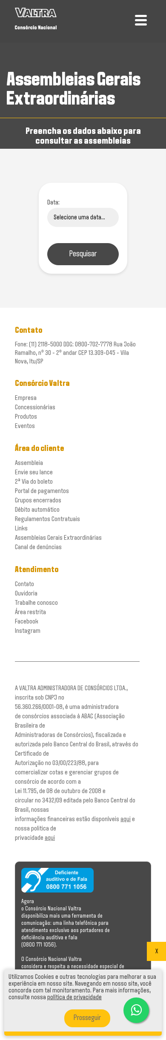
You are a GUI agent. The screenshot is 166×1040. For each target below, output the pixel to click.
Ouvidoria (26, 593)
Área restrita (30, 612)
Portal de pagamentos (42, 491)
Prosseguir (87, 1018)
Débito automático (37, 509)
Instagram (27, 631)
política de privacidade (74, 997)
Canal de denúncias (38, 547)
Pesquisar (83, 254)
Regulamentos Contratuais (47, 519)
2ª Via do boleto (34, 481)
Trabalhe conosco (36, 602)
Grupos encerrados (38, 500)
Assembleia (29, 463)
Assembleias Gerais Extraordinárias (58, 537)
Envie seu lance (34, 472)
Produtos (26, 416)
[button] (136, 1010)
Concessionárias (35, 407)
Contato (24, 584)
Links (21, 528)
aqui (125, 819)
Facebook (26, 621)
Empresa (26, 398)
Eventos (25, 426)
